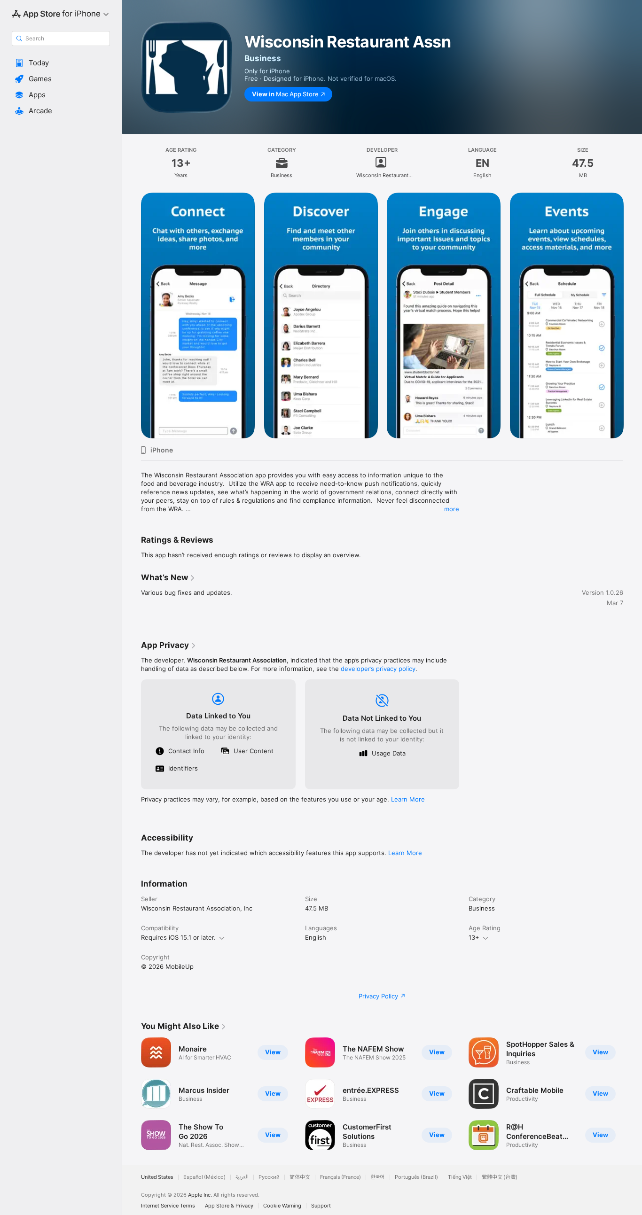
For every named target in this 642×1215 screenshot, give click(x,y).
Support (321, 1205)
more (451, 509)
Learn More (408, 799)
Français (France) (340, 1177)
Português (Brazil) (416, 1177)
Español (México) (204, 1177)
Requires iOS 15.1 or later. (178, 937)
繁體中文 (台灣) (499, 1177)
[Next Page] (632, 1094)
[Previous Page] (131, 1094)
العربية (242, 1177)
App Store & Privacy (229, 1205)
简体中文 (300, 1177)
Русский (269, 1177)
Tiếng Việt (460, 1177)
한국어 (378, 1177)
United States (157, 1177)
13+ (474, 937)
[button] (61, 63)
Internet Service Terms (168, 1205)
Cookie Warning (282, 1205)
